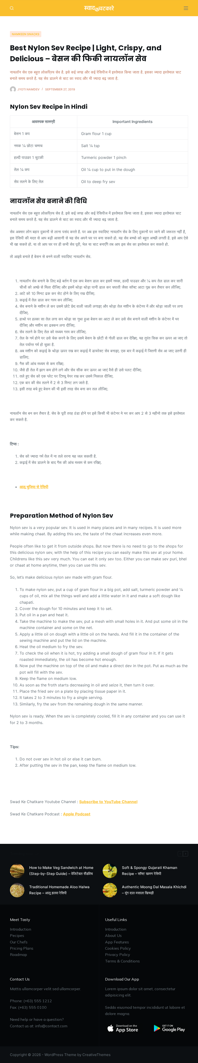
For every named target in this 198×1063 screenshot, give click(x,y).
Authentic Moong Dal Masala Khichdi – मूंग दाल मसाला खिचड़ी (154, 890)
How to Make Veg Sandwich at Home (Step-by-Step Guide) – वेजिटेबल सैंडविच (61, 870)
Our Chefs (19, 942)
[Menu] (186, 8)
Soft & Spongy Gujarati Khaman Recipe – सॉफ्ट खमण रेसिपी (149, 870)
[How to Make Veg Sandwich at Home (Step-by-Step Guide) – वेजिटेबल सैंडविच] (17, 871)
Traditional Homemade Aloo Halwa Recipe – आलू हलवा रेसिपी (59, 890)
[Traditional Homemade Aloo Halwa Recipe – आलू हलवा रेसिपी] (17, 890)
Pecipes (17, 935)
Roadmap (18, 954)
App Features (117, 942)
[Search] (12, 8)
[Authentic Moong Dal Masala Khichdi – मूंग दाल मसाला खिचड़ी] (110, 890)
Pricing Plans (21, 948)
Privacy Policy (117, 954)
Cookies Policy (118, 948)
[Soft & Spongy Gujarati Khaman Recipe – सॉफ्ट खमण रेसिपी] (110, 871)
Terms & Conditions (122, 961)
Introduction (20, 929)
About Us (113, 935)
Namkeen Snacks (25, 34)
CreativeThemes (96, 1054)
